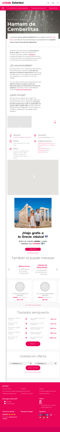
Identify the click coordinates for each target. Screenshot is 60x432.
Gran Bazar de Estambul (44, 143)
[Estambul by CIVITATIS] (7, 3)
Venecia (31, 54)
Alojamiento (53, 8)
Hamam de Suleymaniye (23, 89)
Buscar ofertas (33, 368)
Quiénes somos (44, 393)
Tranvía (39, 137)
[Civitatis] (5, 429)
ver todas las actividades (33, 305)
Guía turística (3, 8)
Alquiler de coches (27, 393)
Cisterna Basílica (42, 148)
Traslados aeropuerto (38, 8)
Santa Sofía (41, 152)
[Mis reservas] (48, 3)
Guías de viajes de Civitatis (47, 391)
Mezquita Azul (41, 150)
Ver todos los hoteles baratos (33, 372)
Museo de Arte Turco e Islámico (46, 145)
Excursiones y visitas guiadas (17, 8)
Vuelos (41, 389)
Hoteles (23, 389)
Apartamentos (25, 391)
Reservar (33, 344)
